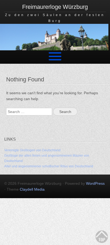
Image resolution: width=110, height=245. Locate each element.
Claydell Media (32, 189)
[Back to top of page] (102, 237)
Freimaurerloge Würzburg (55, 6)
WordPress (95, 183)
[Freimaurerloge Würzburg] (54, 49)
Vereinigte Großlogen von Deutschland (32, 150)
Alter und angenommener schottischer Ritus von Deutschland (48, 166)
